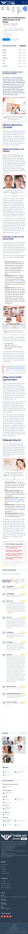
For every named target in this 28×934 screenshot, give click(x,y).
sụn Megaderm (17, 280)
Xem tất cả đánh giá (22, 581)
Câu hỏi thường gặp (19, 10)
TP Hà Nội (3, 866)
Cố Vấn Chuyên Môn (5, 883)
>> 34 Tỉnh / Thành (5, 873)
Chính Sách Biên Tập (14, 929)
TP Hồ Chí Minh (14, 24)
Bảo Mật (14, 924)
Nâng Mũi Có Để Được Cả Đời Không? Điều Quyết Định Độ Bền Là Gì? (14, 554)
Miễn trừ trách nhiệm (5, 885)
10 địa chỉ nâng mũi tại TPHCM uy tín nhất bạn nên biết (14, 368)
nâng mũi (16, 132)
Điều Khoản (14, 926)
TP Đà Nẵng (3, 869)
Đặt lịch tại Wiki (14, 39)
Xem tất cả (23, 733)
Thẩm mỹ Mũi (6, 24)
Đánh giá (25, 8)
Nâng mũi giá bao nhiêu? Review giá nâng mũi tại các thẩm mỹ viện (14, 551)
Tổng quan (2, 8)
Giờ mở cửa (13, 9)
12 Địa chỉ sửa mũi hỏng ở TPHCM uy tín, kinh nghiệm (14, 558)
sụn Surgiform (17, 508)
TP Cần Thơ (3, 871)
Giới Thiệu (3, 881)
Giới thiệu (8, 8)
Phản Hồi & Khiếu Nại (5, 887)
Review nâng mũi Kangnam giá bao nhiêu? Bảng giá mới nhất (14, 547)
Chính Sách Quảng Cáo (14, 927)
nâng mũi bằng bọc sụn (13, 499)
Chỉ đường (6, 39)
